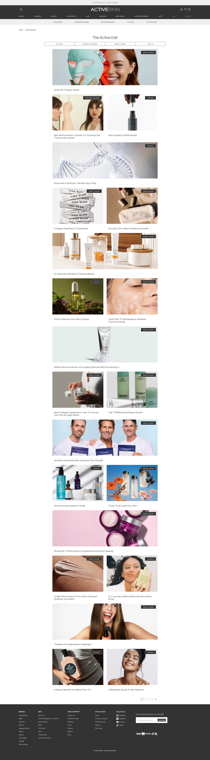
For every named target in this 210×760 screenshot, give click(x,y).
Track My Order (100, 722)
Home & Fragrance (141, 16)
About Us (41, 715)
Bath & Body (120, 16)
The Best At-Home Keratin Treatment (72, 644)
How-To (150, 44)
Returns (70, 731)
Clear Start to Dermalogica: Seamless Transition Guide (127, 320)
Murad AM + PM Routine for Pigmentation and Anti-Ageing (83, 551)
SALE (173, 16)
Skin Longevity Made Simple (122, 135)
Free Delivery (58, 22)
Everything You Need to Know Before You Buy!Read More (105, 67)
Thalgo (21, 731)
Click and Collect (73, 718)
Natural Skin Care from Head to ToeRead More (105, 251)
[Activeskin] (105, 9)
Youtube (122, 722)
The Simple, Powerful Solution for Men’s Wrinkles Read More (105, 437)
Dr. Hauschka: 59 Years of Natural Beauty (74, 273)
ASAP (20, 718)
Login (97, 715)
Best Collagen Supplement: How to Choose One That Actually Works (76, 414)
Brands (21, 16)
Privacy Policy (42, 735)
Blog (39, 731)
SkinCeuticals (23, 744)
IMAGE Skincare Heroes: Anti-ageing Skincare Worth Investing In (86, 367)
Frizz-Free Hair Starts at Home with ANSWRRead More (105, 621)
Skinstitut (22, 722)
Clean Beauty (71, 16)
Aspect (21, 735)
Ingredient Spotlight (89, 44)
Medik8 (21, 741)
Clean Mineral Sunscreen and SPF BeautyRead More (132, 205)
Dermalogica (23, 715)
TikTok (121, 725)
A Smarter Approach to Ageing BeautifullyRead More (132, 112)
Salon (40, 725)
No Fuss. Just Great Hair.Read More (132, 573)
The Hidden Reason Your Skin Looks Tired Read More (77, 296)
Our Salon (130, 22)
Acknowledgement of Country (48, 718)
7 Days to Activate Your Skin (122, 505)
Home (21, 30)
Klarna (70, 725)
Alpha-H (21, 725)
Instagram (122, 715)
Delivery (70, 728)
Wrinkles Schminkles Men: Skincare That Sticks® (78, 460)
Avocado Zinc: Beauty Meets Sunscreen (128, 228)
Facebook (122, 719)
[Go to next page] (156, 699)
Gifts (160, 16)
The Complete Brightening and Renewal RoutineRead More (105, 528)
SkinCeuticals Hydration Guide (69, 505)
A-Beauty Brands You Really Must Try (72, 689)
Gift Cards (41, 728)
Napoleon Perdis (24, 728)
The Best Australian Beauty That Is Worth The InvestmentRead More (78, 667)
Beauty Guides (120, 44)
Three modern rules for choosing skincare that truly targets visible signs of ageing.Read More (105, 344)
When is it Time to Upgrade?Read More (77, 205)
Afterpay (70, 722)
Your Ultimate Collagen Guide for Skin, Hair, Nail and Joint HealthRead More (77, 389)
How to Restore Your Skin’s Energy (71, 319)
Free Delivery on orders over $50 (105, 2)
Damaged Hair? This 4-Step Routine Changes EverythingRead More (132, 389)
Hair (87, 16)
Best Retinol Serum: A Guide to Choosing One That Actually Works (77, 136)
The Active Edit (151, 22)
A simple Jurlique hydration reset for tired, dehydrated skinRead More (132, 483)
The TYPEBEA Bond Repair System (125, 412)
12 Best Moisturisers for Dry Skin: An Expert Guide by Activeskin (76, 597)
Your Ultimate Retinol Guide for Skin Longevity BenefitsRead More (78, 112)
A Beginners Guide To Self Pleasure (126, 689)
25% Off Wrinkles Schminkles (105, 2)
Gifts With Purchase (82, 22)
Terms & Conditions (44, 738)
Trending (59, 44)
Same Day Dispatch (108, 22)
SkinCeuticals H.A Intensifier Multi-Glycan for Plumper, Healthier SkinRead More (78, 483)
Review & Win (42, 722)
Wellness (102, 16)
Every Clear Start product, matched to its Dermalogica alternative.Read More (132, 296)
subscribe (161, 720)
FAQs (69, 735)
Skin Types (98, 728)
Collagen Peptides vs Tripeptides (71, 228)
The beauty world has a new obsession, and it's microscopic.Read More (105, 160)
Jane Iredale (23, 738)
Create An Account (101, 718)
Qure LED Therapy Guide (66, 89)
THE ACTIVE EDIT (30, 30)
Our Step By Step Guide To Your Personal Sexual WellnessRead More (132, 667)
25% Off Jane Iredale (105, 2)
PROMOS (188, 16)
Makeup (54, 16)
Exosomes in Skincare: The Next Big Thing (75, 183)
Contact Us (71, 715)
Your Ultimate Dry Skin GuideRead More (78, 573)
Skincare (37, 16)
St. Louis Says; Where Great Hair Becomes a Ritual (130, 597)
